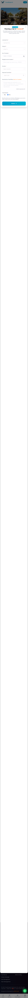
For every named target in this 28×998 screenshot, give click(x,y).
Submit (13, 103)
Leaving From (5, 39)
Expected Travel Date (7, 72)
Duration (4, 66)
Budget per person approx (8, 59)
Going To (4, 46)
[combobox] (13, 43)
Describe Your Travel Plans (11, 79)
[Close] (26, 27)
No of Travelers (5, 53)
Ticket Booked (5, 92)
